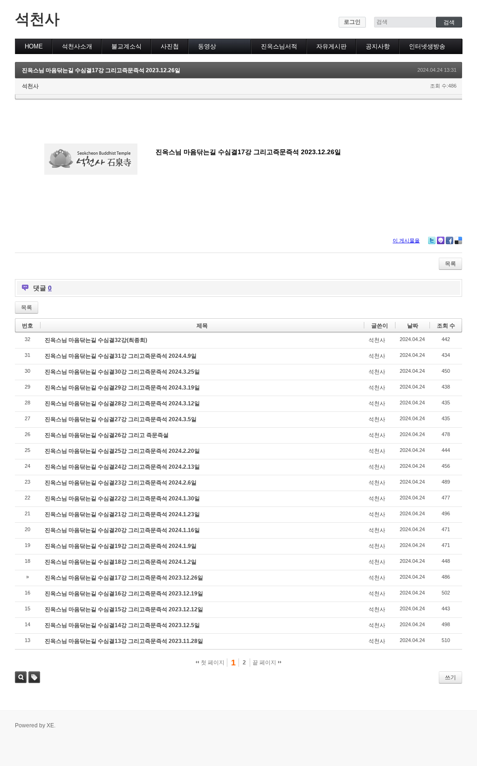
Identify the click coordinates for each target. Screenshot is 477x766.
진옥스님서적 (279, 46)
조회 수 (446, 325)
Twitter (432, 240)
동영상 (207, 46)
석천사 (37, 19)
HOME (34, 46)
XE (50, 725)
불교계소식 (126, 46)
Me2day (440, 240)
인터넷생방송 (427, 46)
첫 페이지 (212, 662)
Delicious (458, 240)
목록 (450, 263)
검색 (21, 677)
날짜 (412, 325)
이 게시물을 (406, 240)
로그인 (352, 22)
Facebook (449, 240)
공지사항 (378, 46)
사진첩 (170, 46)
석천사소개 (77, 46)
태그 (34, 677)
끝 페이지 (265, 662)
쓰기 (450, 677)
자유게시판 (331, 46)
